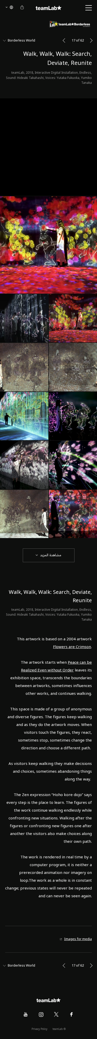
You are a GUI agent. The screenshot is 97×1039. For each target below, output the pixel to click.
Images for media (78, 939)
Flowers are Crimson (72, 647)
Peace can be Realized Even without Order (56, 666)
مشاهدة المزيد (50, 555)
